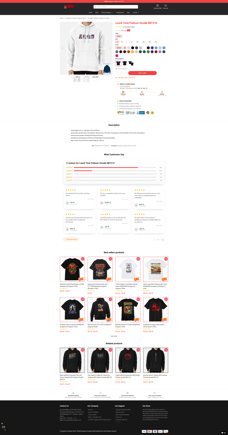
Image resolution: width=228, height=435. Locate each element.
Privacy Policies (92, 414)
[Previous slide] (62, 48)
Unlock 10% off (3, 427)
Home (62, 18)
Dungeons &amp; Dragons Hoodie (98, 18)
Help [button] (225, 432)
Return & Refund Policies (122, 414)
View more (114, 336)
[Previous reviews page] (154, 239)
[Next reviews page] (163, 239)
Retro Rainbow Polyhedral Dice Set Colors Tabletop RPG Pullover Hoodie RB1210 (71, 377)
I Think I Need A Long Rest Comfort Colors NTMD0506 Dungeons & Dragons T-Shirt (126, 286)
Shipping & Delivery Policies (123, 409)
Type (116, 33)
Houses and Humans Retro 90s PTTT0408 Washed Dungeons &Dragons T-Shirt (97, 286)
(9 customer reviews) (129, 27)
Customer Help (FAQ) (121, 419)
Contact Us (119, 417)
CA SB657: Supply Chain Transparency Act (99, 419)
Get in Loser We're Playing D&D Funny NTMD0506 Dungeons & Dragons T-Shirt (155, 286)
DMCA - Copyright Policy (94, 417)
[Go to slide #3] (95, 79)
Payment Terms (120, 412)
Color (116, 44)
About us (90, 409)
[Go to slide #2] (86, 79)
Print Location (119, 58)
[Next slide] (110, 48)
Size (116, 39)
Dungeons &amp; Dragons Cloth (76, 18)
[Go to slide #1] (77, 79)
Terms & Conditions (93, 412)
